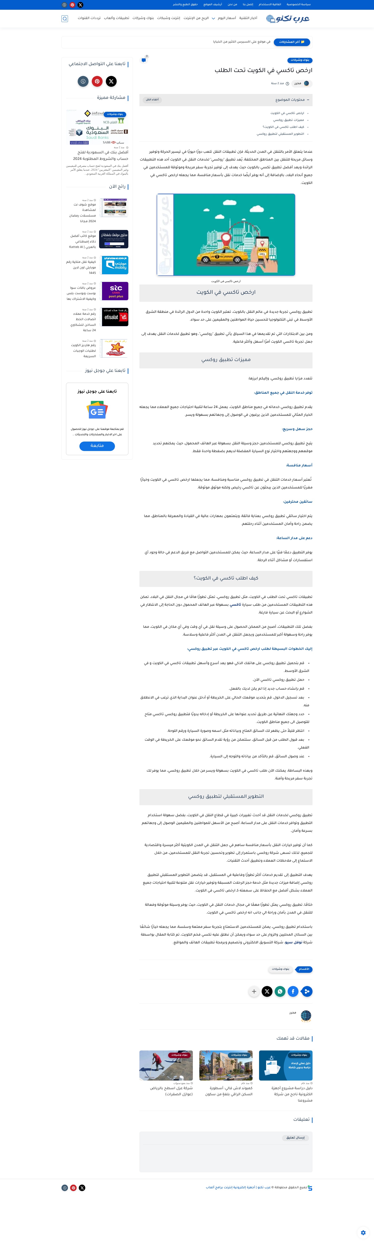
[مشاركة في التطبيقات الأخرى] (254, 991)
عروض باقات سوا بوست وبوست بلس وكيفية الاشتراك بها (81, 294)
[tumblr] (64, 5)
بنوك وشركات (143, 18)
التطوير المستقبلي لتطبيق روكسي (280, 134)
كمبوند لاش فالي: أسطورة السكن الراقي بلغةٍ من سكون (229, 1092)
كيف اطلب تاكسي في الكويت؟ (283, 127)
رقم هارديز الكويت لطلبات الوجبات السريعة (83, 351)
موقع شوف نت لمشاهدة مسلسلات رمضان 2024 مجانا (82, 213)
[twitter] (80, 5)
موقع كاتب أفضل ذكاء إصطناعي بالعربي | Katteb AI (82, 242)
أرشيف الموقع (212, 4)
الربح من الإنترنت (196, 18)
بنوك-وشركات (300, 60)
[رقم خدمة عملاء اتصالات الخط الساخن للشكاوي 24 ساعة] (113, 317)
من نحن (232, 4)
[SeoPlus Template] (310, 1188)
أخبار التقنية (248, 18)
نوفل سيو (293, 943)
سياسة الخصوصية (299, 4)
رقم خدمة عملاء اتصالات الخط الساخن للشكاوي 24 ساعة (83, 323)
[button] (293, 991)
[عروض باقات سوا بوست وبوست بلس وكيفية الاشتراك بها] (113, 291)
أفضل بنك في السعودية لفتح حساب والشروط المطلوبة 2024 (100, 156)
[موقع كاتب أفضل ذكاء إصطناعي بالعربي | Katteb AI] (113, 239)
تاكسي (235, 605)
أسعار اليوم (227, 18)
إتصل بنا (248, 4)
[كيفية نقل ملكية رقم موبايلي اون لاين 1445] (113, 265)
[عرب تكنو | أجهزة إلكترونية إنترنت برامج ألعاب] (289, 18)
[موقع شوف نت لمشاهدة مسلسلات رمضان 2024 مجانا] (113, 208)
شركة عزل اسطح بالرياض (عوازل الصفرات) (171, 1092)
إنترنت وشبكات (168, 18)
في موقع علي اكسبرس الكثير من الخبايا (242, 42)
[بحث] (64, 18)
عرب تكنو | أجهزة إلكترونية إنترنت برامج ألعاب (238, 1188)
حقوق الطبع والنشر (185, 4)
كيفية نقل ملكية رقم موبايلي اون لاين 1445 (81, 268)
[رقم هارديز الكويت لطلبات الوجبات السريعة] (113, 348)
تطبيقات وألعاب (116, 18)
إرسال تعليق (295, 1138)
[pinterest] (72, 5)
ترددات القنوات (89, 18)
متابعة (97, 446)
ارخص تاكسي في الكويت (287, 113)
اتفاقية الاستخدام (270, 4)
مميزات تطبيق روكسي (288, 120)
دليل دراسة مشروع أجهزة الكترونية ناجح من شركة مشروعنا (292, 1095)
